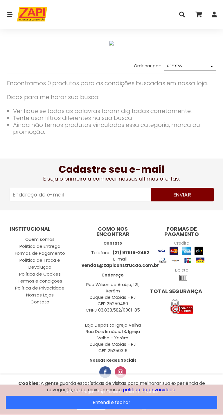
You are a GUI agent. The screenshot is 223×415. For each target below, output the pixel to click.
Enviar (182, 194)
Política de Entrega (39, 246)
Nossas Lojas (40, 295)
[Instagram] (120, 372)
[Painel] (214, 16)
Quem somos (40, 239)
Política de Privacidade (39, 288)
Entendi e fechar (111, 402)
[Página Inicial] (30, 14)
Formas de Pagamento (40, 253)
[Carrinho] (198, 16)
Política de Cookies (40, 274)
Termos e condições (40, 281)
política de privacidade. (149, 389)
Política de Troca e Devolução (39, 263)
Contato (39, 302)
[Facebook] (105, 372)
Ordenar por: (147, 66)
